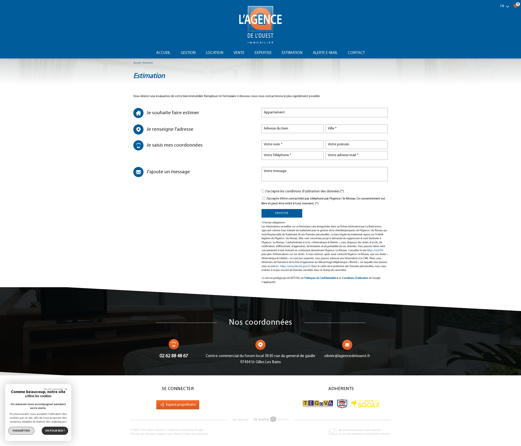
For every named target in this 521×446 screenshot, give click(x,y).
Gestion (188, 53)
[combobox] (325, 112)
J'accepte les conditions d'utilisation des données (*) (304, 191)
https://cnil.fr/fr (375, 250)
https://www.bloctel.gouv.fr (295, 266)
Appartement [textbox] (274, 112)
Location (214, 53)
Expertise (263, 53)
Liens (170, 433)
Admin (178, 433)
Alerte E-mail (325, 53)
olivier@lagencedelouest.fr (347, 356)
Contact (356, 53)
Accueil (163, 53)
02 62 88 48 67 (174, 356)
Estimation (292, 53)
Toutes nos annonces (195, 433)
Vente (239, 53)
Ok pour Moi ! (55, 430)
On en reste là (53, 389)
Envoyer (282, 213)
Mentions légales (155, 433)
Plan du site (137, 433)
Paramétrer (21, 430)
